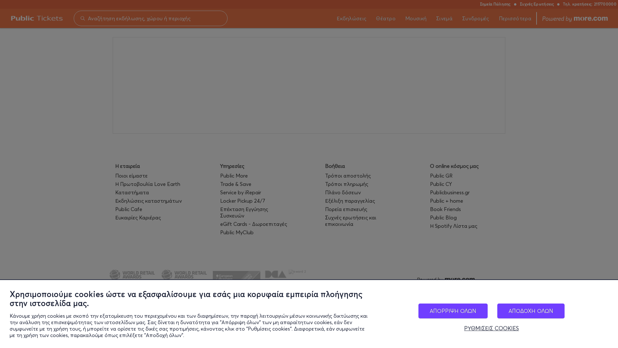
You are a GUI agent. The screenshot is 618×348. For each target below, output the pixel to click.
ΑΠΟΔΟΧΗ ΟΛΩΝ (531, 310)
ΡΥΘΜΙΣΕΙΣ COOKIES (491, 328)
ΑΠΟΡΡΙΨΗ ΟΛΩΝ (453, 310)
